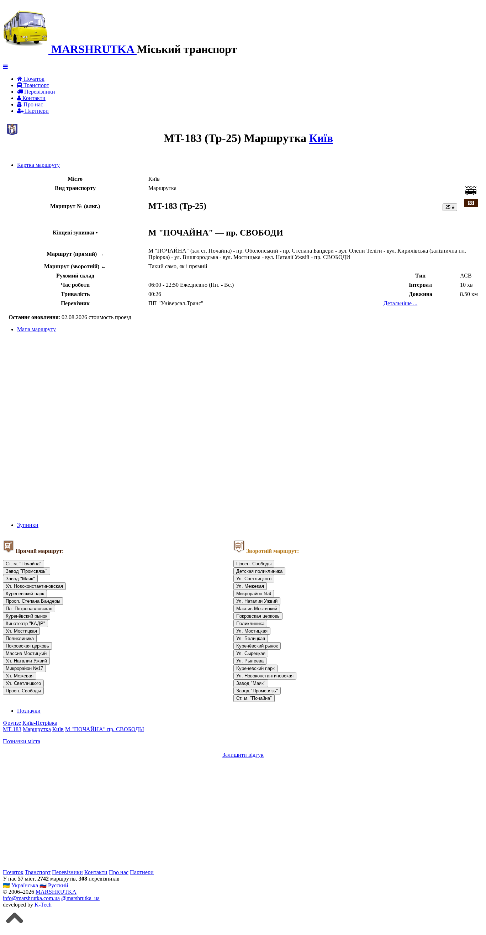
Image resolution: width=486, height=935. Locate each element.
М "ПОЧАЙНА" (86, 729)
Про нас (32, 104)
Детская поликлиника (259, 571)
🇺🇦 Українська (21, 885)
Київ (321, 138)
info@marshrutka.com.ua (31, 898)
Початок (33, 79)
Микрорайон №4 (253, 593)
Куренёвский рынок (26, 616)
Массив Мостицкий (26, 653)
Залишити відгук (243, 755)
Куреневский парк (25, 593)
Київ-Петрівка (39, 723)
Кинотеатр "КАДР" (25, 623)
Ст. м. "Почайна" (23, 563)
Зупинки (27, 525)
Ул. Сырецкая (250, 653)
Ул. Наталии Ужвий (26, 661)
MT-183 (12, 729)
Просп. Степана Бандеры (33, 601)
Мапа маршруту (36, 329)
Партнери (36, 111)
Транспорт (35, 85)
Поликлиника (20, 638)
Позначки (29, 711)
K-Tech (43, 905)
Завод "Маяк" (20, 578)
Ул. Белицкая (250, 638)
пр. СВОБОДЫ (125, 729)
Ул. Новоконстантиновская (34, 586)
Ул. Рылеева (250, 661)
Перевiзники (39, 92)
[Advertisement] (216, 813)
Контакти (33, 98)
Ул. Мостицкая (21, 631)
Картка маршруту (38, 165)
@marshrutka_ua (80, 898)
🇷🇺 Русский (53, 885)
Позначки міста (21, 741)
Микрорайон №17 (24, 668)
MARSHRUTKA (56, 892)
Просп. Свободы (23, 690)
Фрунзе (12, 723)
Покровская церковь (27, 646)
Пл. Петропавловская (29, 608)
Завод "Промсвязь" (26, 571)
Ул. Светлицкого (23, 683)
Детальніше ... (400, 303)
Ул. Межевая (19, 675)
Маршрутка (37, 729)
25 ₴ (449, 207)
